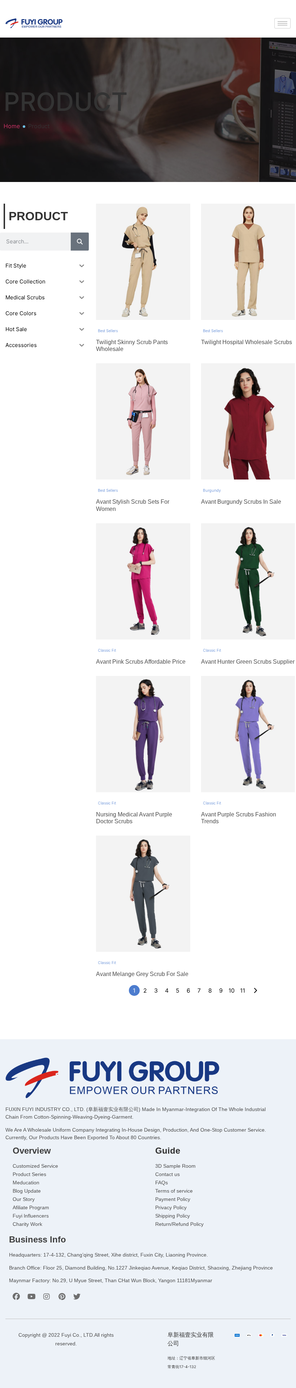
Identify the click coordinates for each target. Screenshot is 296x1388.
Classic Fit (107, 650)
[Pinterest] (62, 1296)
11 (242, 990)
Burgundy (212, 490)
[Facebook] (16, 1296)
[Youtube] (31, 1296)
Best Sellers (108, 331)
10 (231, 990)
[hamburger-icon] (282, 23)
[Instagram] (46, 1296)
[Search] (80, 242)
